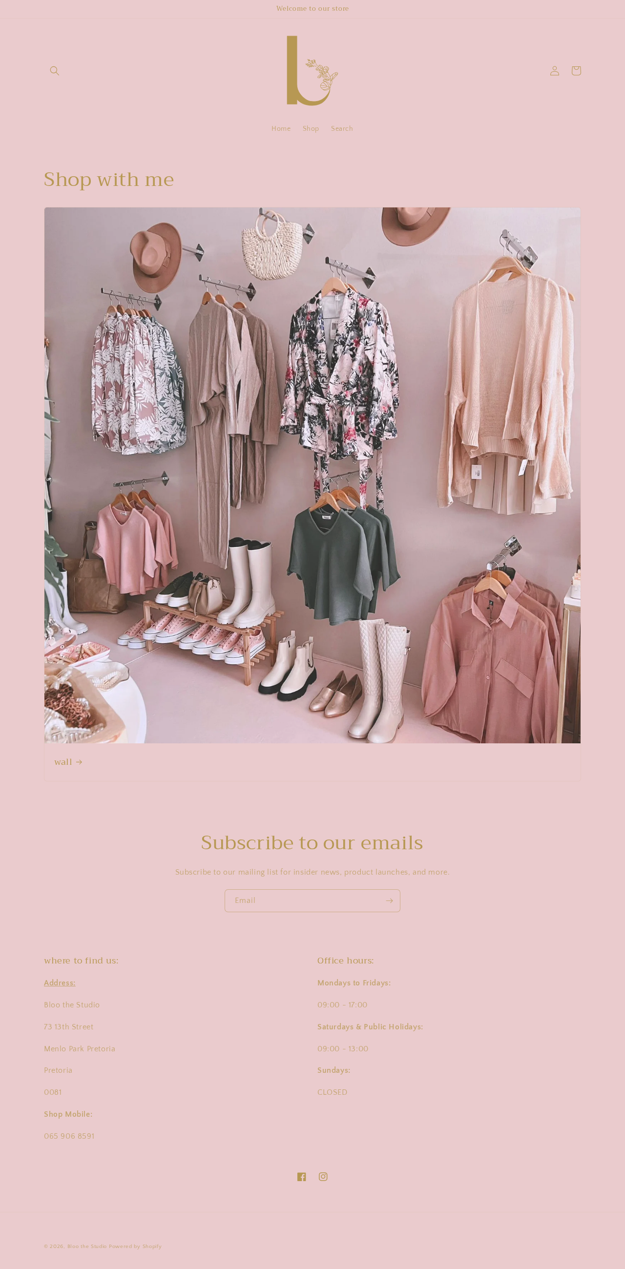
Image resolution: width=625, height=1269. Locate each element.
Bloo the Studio (87, 1246)
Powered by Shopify (135, 1246)
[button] (54, 71)
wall (63, 762)
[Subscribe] (389, 900)
